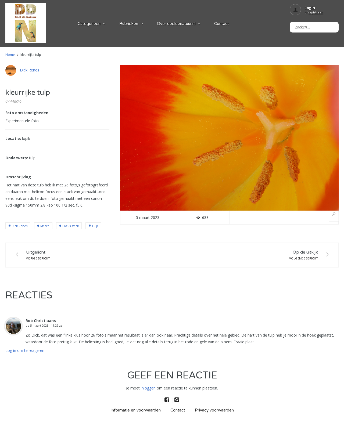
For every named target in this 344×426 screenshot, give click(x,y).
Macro (44, 226)
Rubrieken (128, 23)
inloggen (148, 388)
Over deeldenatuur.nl (176, 23)
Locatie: (13, 138)
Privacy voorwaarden (214, 410)
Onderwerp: (16, 157)
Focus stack (70, 226)
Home (10, 54)
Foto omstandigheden (26, 112)
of (313, 12)
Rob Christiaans (41, 320)
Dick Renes (29, 70)
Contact (221, 23)
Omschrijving (18, 176)
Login (309, 7)
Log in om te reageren (24, 350)
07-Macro (13, 101)
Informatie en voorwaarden (135, 410)
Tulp (95, 226)
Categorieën (89, 23)
